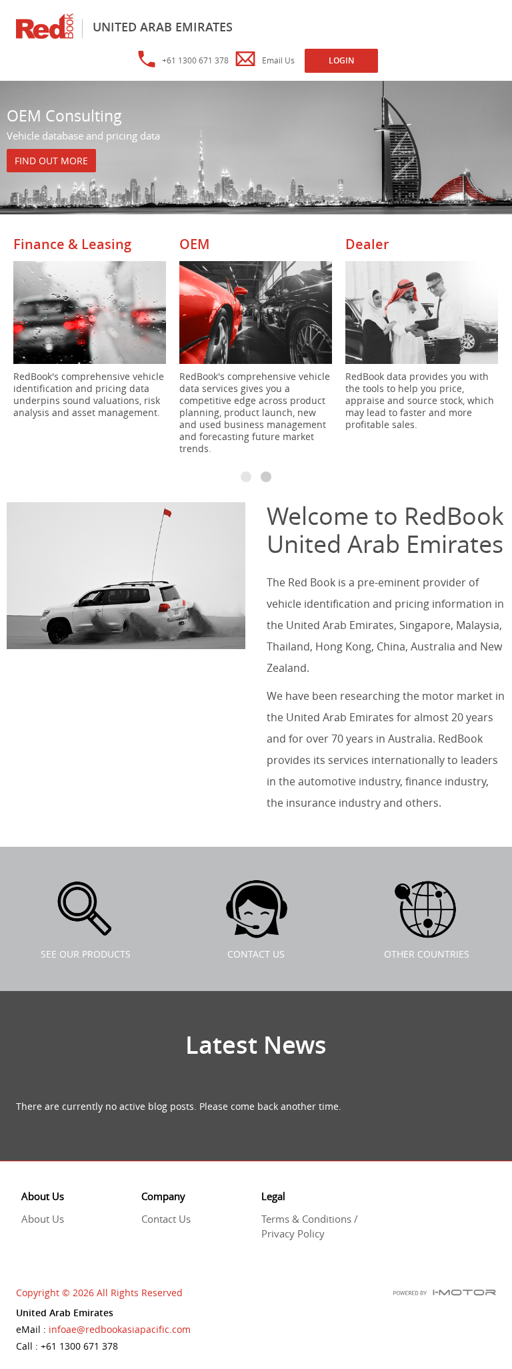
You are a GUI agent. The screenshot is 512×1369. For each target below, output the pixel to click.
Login (341, 60)
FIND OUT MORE (51, 160)
